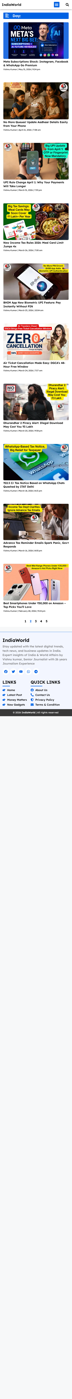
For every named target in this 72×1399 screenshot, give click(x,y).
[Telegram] (36, 671)
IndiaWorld (11, 5)
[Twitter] (13, 671)
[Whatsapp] (28, 671)
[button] (56, 4)
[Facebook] (6, 671)
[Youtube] (21, 671)
